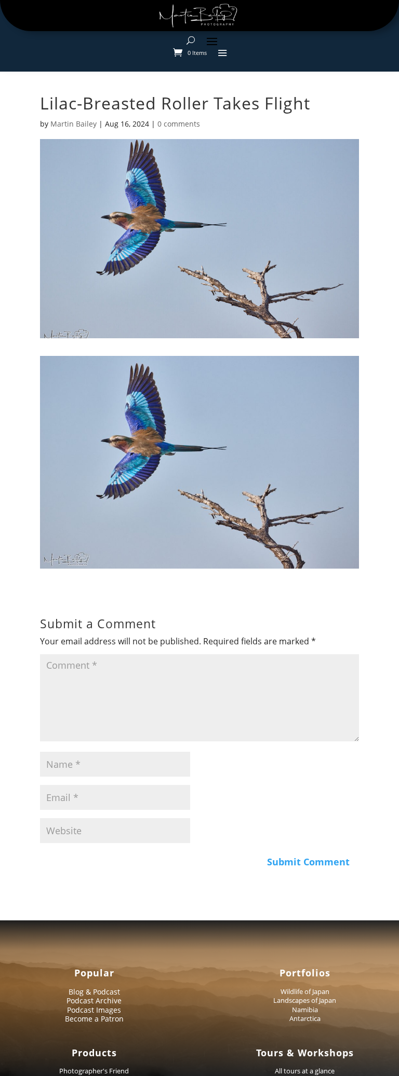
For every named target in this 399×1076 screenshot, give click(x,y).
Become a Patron (94, 1019)
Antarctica (305, 1018)
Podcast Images (94, 1010)
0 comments (178, 124)
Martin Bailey (73, 124)
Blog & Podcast (94, 992)
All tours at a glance (305, 1070)
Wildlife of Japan (305, 991)
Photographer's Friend (94, 1070)
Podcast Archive (94, 1000)
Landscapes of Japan (304, 1000)
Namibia (305, 1009)
